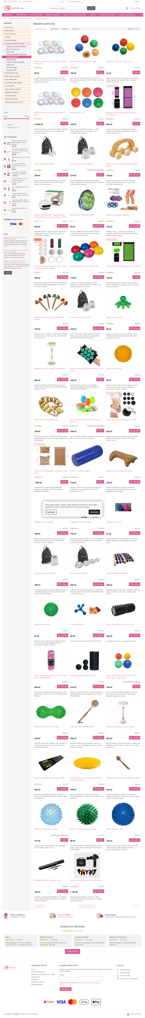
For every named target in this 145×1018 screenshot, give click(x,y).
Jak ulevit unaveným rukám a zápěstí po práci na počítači (16, 250)
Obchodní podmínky (74, 1)
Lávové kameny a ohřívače (13, 89)
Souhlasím (94, 512)
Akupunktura (9, 27)
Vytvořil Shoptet (136, 1014)
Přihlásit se (65, 989)
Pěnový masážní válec (12, 49)
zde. (87, 507)
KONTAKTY (35, 979)
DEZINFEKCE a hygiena (11, 92)
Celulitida (7, 37)
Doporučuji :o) (13, 127)
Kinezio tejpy (10, 65)
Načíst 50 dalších (87, 906)
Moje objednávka (37, 984)
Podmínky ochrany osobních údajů (42, 974)
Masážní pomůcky (12, 57)
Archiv (7, 273)
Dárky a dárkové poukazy (12, 76)
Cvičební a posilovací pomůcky (15, 62)
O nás (61, 1)
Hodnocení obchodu (72, 926)
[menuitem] (8, 15)
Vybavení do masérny (11, 99)
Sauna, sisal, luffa (11, 70)
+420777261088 (125, 973)
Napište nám (35, 977)
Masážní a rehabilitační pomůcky (14, 43)
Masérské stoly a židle (11, 73)
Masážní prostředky (11, 40)
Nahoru (40, 906)
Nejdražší (65, 29)
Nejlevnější (54, 29)
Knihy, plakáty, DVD (10, 79)
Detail (64, 72)
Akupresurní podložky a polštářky (16, 46)
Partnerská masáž (10, 95)
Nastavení (51, 512)
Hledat (91, 8)
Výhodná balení (9, 86)
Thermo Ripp (10, 52)
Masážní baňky (9, 30)
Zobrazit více (72, 951)
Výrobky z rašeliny (11, 67)
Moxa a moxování (10, 34)
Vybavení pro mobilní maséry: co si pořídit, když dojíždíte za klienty (15, 261)
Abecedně (75, 29)
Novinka (11, 125)
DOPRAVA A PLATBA (37, 982)
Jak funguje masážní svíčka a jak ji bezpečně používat (15, 238)
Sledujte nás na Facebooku (129, 978)
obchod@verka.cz (125, 970)
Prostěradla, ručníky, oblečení (13, 83)
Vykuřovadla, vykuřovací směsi (14, 102)
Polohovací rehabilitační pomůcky (16, 54)
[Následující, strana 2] (135, 906)
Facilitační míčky (11, 59)
